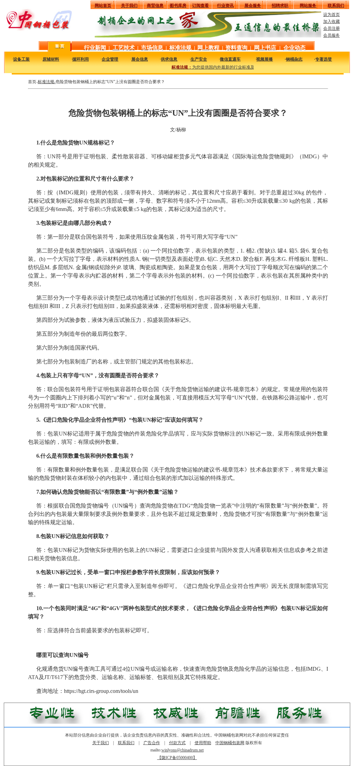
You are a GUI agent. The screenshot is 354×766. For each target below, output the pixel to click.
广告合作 (151, 742)
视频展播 (264, 59)
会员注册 (331, 28)
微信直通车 (230, 59)
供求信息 (169, 59)
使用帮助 (203, 742)
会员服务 (331, 35)
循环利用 (80, 59)
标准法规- (47, 81)
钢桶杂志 (294, 59)
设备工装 (21, 59)
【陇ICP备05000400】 (177, 757)
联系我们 (126, 742)
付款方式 (177, 742)
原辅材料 (51, 59)
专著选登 (323, 59)
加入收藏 (331, 21)
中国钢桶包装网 (229, 742)
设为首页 (331, 14)
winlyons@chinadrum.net (182, 750)
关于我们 (100, 742)
